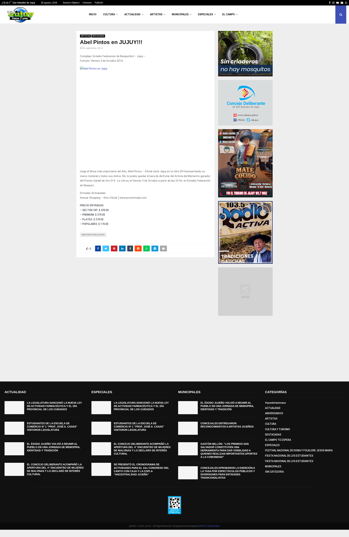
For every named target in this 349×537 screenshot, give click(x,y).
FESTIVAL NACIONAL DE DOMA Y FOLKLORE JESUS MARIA (299, 450)
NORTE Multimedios (209, 526)
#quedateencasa (275, 402)
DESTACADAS (98, 36)
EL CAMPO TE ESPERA (278, 439)
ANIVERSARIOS (274, 413)
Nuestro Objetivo (71, 2)
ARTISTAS (156, 14)
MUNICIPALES (180, 14)
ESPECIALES (205, 14)
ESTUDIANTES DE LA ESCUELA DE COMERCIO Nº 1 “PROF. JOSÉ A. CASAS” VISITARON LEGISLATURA (52, 426)
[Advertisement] (174, 348)
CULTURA (109, 14)
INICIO (93, 14)
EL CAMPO (228, 14)
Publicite (99, 2)
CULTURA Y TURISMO (277, 429)
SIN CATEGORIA (274, 471)
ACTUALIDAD (132, 14)
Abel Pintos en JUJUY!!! (93, 235)
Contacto (87, 2)
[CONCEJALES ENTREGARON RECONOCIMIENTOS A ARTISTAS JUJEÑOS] (188, 428)
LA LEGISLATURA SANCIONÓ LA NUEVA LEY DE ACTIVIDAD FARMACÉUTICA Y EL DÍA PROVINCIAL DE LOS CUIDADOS (54, 406)
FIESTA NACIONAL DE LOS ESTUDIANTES (289, 455)
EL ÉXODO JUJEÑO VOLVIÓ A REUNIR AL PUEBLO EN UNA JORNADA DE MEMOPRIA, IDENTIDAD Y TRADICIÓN (53, 447)
